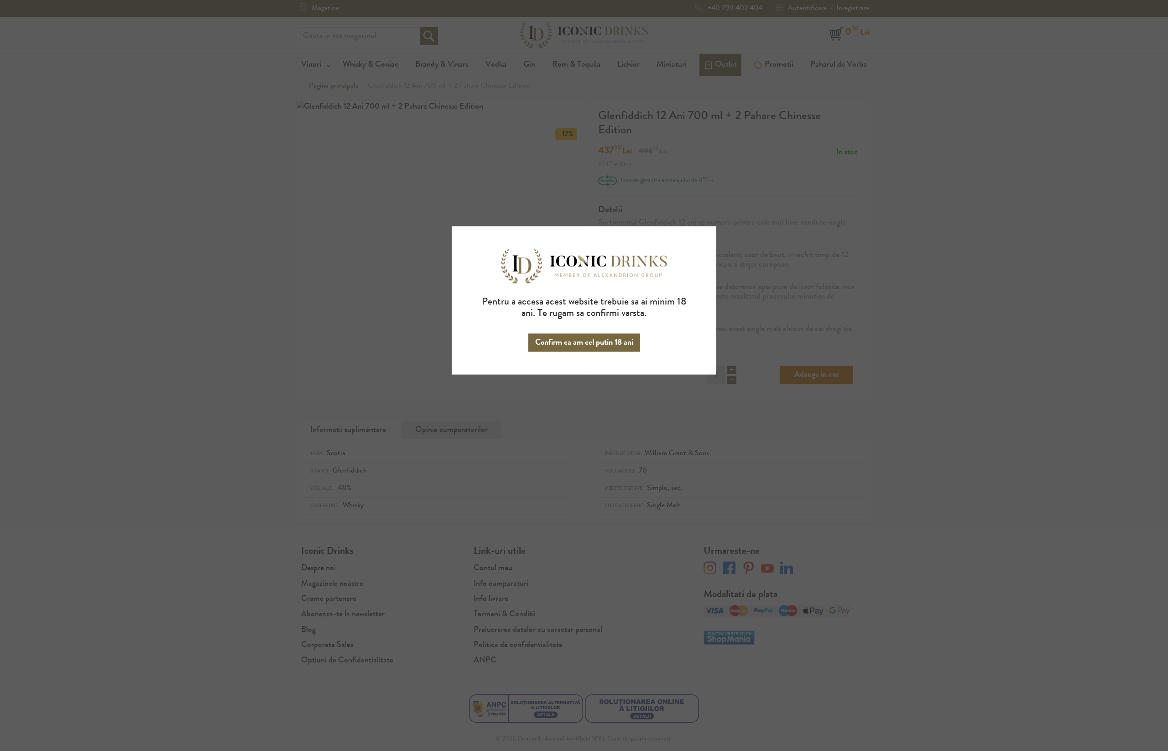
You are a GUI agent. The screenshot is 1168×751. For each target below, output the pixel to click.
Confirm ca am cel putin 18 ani (584, 342)
